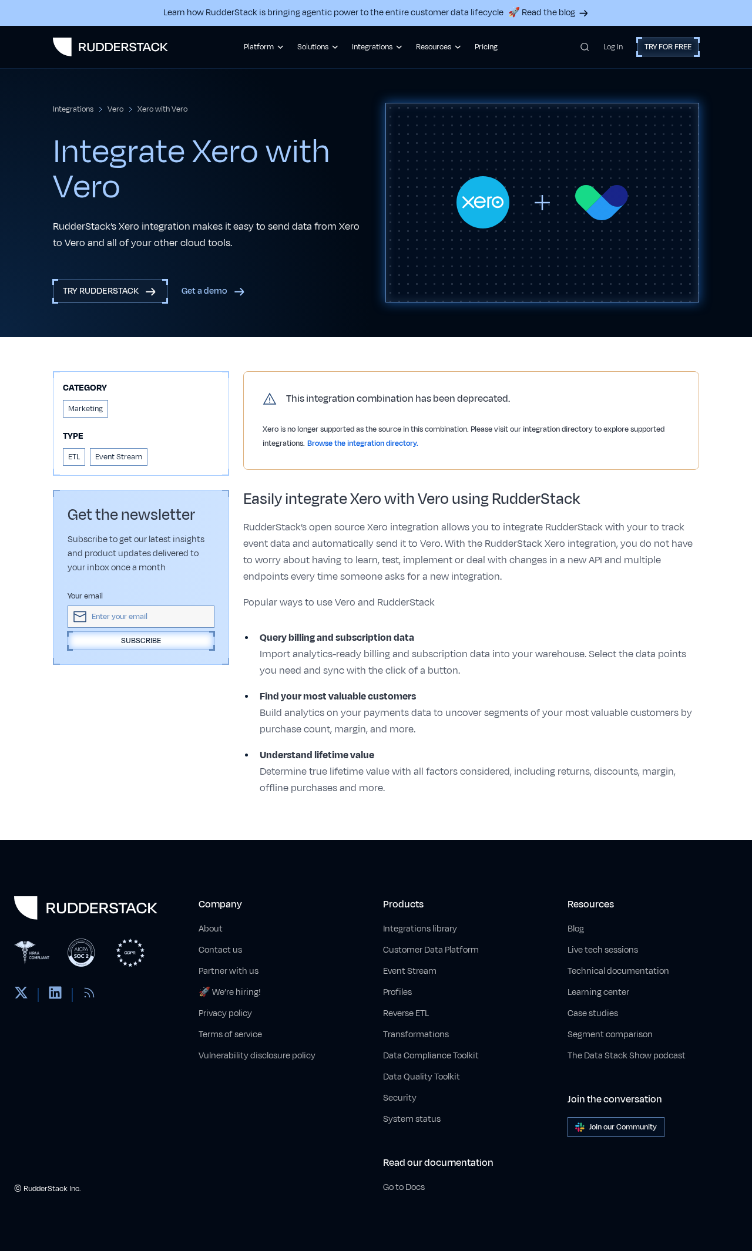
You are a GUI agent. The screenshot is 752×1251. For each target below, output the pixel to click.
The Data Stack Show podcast (627, 1056)
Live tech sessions (603, 950)
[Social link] (21, 995)
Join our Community (623, 1127)
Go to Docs (404, 1187)
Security (400, 1098)
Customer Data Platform (431, 950)
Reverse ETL (406, 1013)
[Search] (584, 47)
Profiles (397, 992)
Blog (576, 929)
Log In (613, 47)
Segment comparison (610, 1034)
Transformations (416, 1034)
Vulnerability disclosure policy (257, 1056)
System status (412, 1119)
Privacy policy (225, 1013)
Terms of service (230, 1034)
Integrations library (420, 929)
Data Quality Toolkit (421, 1077)
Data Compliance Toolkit (431, 1056)
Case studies (593, 1013)
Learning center (598, 992)
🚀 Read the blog (541, 12)
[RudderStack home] (110, 47)
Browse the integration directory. (362, 443)
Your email (85, 596)
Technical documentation (618, 971)
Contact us (220, 950)
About (211, 929)
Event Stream (410, 971)
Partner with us (228, 971)
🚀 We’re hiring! (230, 992)
